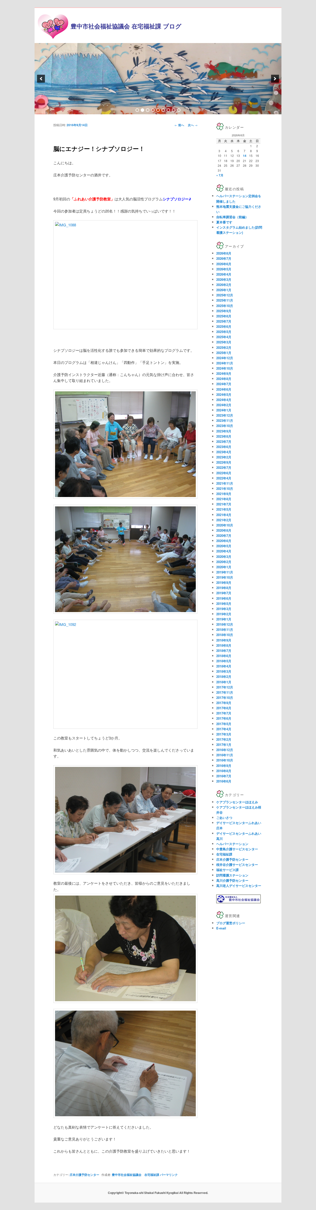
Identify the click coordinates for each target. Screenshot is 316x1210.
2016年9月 (223, 765)
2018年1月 (223, 682)
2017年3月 (223, 734)
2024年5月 (223, 394)
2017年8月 (223, 708)
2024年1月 (223, 410)
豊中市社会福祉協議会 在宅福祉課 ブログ (126, 26)
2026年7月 (223, 258)
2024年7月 (223, 383)
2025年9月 (223, 310)
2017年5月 (223, 723)
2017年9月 (223, 702)
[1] (137, 110)
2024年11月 (224, 363)
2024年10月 (224, 368)
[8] (173, 110)
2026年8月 (223, 253)
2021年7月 (223, 504)
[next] (275, 79)
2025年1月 (223, 352)
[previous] (41, 79)
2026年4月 (223, 274)
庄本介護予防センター (84, 1174)
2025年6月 (223, 326)
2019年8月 (223, 587)
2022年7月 (223, 467)
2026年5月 (223, 269)
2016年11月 (224, 755)
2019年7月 (223, 593)
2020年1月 (223, 567)
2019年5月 (223, 603)
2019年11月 (224, 572)
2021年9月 (223, 493)
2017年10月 (224, 697)
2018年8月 (223, 645)
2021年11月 (224, 483)
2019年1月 (223, 619)
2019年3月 (223, 608)
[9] (178, 110)
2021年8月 (223, 499)
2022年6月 (223, 473)
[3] (147, 110)
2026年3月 (223, 279)
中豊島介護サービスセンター (237, 849)
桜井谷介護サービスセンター (237, 864)
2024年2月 (223, 405)
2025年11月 (224, 300)
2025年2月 (223, 347)
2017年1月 (223, 744)
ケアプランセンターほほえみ (237, 802)
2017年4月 (223, 729)
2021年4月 (223, 514)
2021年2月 (223, 520)
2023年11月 (224, 420)
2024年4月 (223, 399)
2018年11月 (224, 629)
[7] (168, 110)
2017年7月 (223, 713)
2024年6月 (223, 389)
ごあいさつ (224, 817)
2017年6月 (223, 718)
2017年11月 (224, 692)
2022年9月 (223, 462)
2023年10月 (224, 425)
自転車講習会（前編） (232, 216)
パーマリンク (169, 1174)
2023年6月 (223, 446)
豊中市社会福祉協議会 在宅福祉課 (135, 1174)
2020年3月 (223, 556)
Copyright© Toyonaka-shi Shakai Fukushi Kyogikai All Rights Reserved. (158, 1192)
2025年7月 (223, 321)
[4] (153, 110)
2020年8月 (223, 530)
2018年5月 (223, 661)
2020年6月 (223, 540)
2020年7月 (223, 535)
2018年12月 (224, 624)
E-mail (221, 928)
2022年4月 (223, 478)
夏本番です (224, 222)
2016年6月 (223, 781)
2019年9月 (223, 582)
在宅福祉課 (224, 854)
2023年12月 (224, 415)
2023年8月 (223, 436)
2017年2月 (223, 739)
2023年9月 (223, 431)
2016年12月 (224, 749)
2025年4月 (223, 336)
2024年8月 (223, 378)
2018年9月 (223, 640)
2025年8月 (223, 316)
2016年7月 (223, 776)
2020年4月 (223, 551)
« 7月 (219, 175)
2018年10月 (224, 634)
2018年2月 (223, 676)
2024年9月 (223, 373)
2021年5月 (223, 509)
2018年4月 (223, 666)
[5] (158, 110)
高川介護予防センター (232, 880)
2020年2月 (223, 561)
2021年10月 (224, 488)
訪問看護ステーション (232, 875)
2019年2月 (223, 614)
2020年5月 (223, 546)
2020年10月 (224, 525)
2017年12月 (224, 687)
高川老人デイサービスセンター (238, 885)
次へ (193, 125)
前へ (179, 125)
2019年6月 (223, 598)
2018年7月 (223, 650)
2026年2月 (223, 284)
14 (244, 155)
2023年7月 (223, 441)
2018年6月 (223, 655)
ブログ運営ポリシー (230, 923)
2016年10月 (224, 760)
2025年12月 (224, 295)
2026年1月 (223, 289)
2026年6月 (223, 263)
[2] (142, 110)
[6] (163, 110)
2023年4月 (223, 452)
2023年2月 (223, 457)
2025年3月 (223, 342)
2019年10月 (224, 577)
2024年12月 (224, 358)
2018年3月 (223, 671)
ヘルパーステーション (232, 843)
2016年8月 (223, 770)
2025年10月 (224, 305)
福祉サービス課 (227, 869)
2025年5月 (223, 331)
